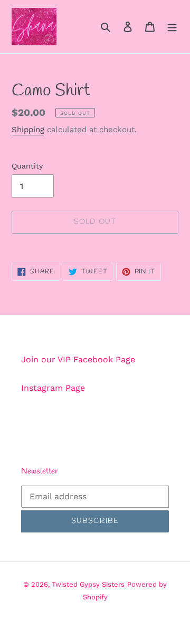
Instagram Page (53, 388)
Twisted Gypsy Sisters (88, 584)
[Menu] (172, 26)
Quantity (27, 166)
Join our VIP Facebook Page (78, 359)
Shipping (28, 129)
